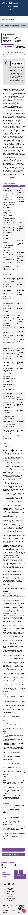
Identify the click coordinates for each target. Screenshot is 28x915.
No (21, 872)
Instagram (13, 884)
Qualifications (11, 9)
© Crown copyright (20, 911)
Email (5, 867)
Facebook (20, 865)
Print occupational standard (15, 52)
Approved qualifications (20, 46)
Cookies (10, 900)
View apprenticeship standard (11, 854)
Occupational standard (7, 47)
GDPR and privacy (10, 894)
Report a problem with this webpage (20, 876)
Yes (16, 872)
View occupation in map (9, 850)
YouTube (5, 884)
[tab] (7, 46)
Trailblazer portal (10, 898)
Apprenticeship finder (13, 13)
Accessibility (10, 891)
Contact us (10, 896)
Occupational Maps (13, 6)
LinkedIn (6, 865)
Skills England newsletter (10, 889)
